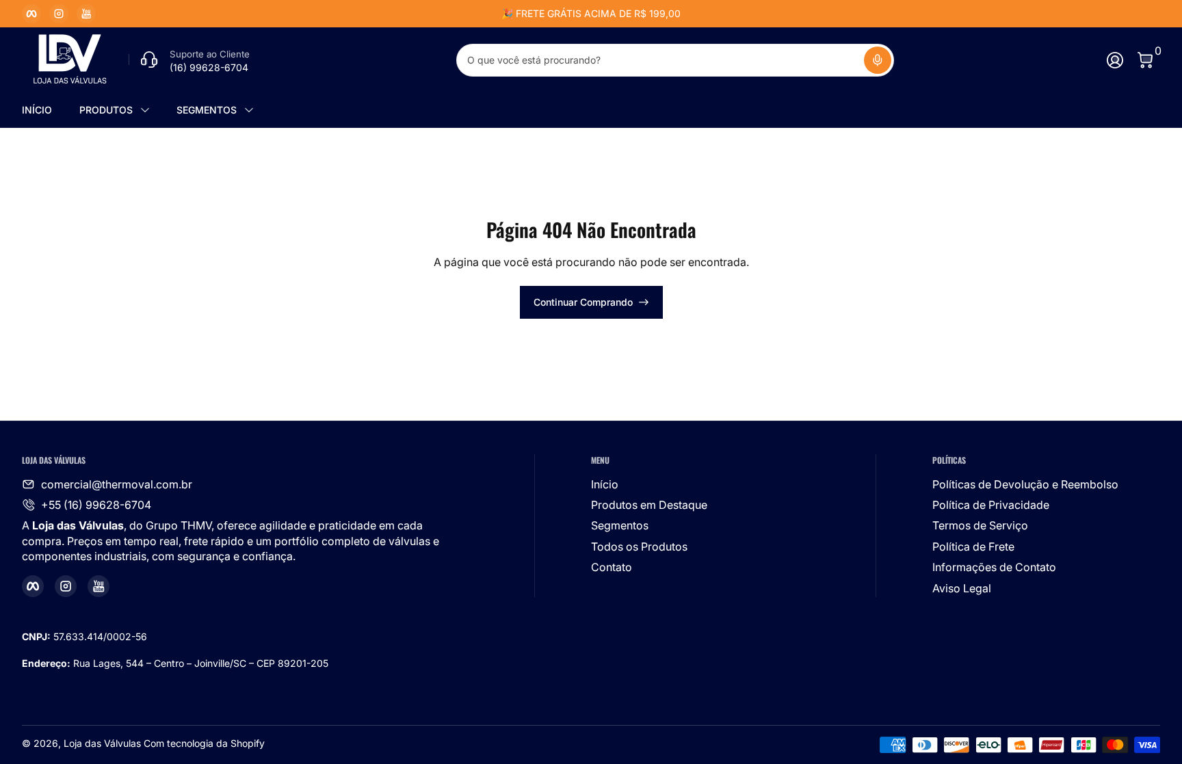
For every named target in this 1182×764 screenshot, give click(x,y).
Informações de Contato (994, 567)
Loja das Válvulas (102, 743)
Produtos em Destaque (649, 505)
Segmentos (619, 525)
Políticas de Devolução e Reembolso (1025, 484)
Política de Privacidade (990, 505)
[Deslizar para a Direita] (799, 14)
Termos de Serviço (980, 525)
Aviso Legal (961, 588)
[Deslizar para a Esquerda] (383, 14)
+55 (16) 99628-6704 (96, 505)
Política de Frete (973, 546)
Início (604, 484)
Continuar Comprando (583, 302)
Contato (611, 567)
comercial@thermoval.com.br (116, 484)
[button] (877, 60)
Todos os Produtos (639, 546)
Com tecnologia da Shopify (204, 743)
